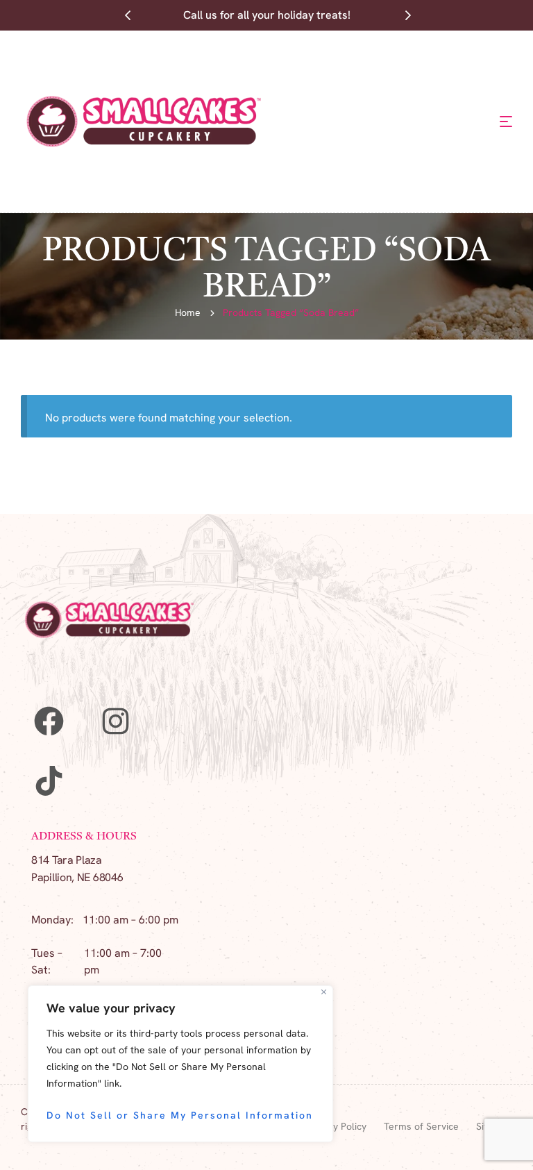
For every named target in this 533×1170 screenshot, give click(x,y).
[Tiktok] (48, 780)
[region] (180, 1063)
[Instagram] (115, 721)
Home (188, 312)
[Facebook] (48, 721)
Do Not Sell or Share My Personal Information (179, 1115)
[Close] (324, 992)
